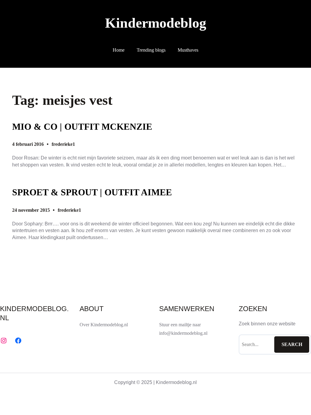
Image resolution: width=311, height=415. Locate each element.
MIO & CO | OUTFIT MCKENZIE (82, 127)
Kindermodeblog (155, 23)
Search (292, 344)
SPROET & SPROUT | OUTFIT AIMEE (92, 192)
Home (119, 50)
